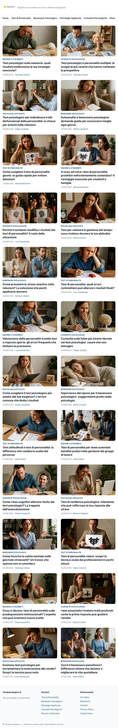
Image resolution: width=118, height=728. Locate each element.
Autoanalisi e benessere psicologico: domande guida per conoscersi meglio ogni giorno (86, 121)
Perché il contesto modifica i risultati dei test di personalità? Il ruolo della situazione (29, 233)
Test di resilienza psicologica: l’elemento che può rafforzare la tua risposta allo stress (87, 505)
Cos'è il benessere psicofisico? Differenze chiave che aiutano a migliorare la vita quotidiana (81, 668)
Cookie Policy (86, 713)
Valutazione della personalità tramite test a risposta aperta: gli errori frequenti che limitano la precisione (30, 342)
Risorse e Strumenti (13, 59)
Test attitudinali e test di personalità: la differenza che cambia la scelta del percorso (28, 451)
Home (6, 18)
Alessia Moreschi (22, 183)
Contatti (84, 705)
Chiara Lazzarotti (80, 129)
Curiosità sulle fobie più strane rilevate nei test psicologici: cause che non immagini (86, 342)
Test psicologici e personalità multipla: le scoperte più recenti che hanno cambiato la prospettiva (88, 66)
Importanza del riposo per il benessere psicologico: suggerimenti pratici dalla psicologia (86, 396)
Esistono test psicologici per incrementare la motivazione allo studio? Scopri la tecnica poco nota (29, 668)
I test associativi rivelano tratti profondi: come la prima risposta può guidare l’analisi (87, 614)
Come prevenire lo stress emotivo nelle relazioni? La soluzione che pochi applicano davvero (28, 288)
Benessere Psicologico (45, 18)
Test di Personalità (21, 18)
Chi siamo (84, 697)
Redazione (85, 701)
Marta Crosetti (79, 238)
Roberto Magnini (80, 513)
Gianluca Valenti (22, 296)
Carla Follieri (20, 459)
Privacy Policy (86, 709)
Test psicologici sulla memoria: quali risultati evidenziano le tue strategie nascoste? (27, 66)
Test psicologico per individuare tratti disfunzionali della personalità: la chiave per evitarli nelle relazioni (29, 121)
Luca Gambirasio (22, 241)
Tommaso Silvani (22, 75)
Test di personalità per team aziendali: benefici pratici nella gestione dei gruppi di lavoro (87, 451)
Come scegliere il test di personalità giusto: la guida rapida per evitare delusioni (26, 175)
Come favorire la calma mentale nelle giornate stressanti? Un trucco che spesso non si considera (27, 560)
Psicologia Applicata (70, 18)
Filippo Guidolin (22, 129)
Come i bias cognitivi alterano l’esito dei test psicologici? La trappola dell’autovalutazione (29, 505)
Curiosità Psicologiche (95, 18)
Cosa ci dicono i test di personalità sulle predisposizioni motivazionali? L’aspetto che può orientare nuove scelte (29, 614)
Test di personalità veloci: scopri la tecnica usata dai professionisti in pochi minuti (87, 560)
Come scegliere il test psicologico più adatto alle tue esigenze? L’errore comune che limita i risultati (27, 396)
